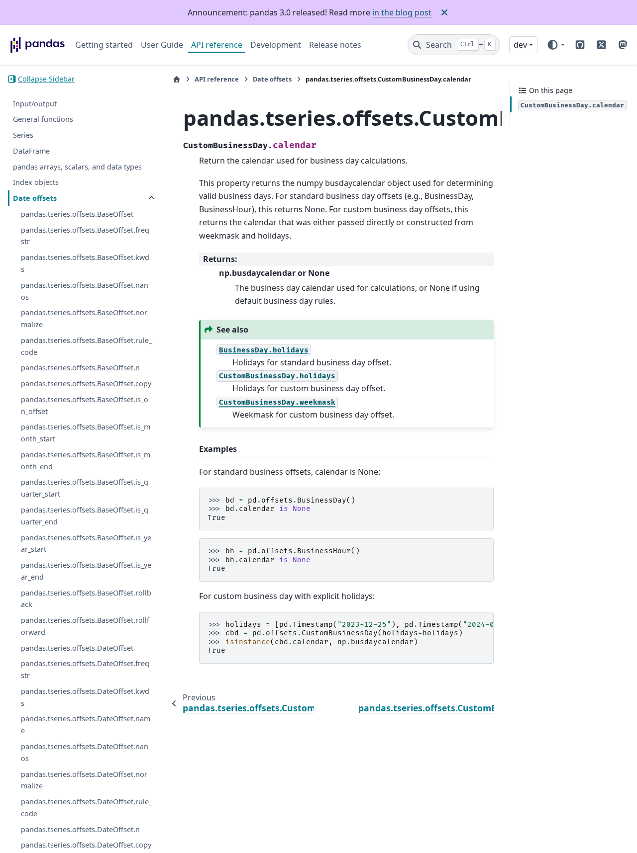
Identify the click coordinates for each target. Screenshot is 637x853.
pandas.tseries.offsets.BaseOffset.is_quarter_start (84, 488)
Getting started (104, 44)
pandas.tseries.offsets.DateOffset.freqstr (85, 669)
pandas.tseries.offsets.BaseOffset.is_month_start (85, 432)
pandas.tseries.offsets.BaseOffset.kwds (85, 263)
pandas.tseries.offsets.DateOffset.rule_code (86, 807)
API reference (216, 44)
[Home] (177, 79)
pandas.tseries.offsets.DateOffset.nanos (84, 752)
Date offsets (35, 198)
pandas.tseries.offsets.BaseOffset (77, 214)
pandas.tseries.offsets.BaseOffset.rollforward (85, 626)
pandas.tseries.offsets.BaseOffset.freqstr (85, 236)
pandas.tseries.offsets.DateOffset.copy (86, 845)
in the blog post (401, 12)
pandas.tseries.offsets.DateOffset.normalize (84, 780)
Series (23, 135)
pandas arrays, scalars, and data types (77, 166)
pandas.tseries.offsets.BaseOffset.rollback (86, 598)
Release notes (335, 44)
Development (275, 44)
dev (520, 44)
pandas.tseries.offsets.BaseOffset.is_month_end (85, 460)
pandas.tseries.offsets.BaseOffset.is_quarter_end (84, 515)
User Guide (162, 44)
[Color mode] (555, 44)
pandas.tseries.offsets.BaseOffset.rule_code (86, 346)
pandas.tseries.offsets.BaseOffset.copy (86, 383)
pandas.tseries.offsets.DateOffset (77, 648)
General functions (43, 119)
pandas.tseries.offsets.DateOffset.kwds (85, 697)
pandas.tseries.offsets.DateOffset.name (85, 725)
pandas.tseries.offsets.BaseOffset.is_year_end (86, 571)
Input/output (35, 103)
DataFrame (31, 151)
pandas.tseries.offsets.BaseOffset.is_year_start (86, 543)
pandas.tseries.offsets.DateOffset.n (80, 829)
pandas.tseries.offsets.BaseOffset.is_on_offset (84, 405)
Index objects (36, 182)
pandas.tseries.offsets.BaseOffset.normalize (84, 318)
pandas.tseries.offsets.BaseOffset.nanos (84, 291)
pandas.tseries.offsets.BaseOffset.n (80, 367)
